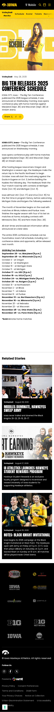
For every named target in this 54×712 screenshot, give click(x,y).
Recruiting (49, 14)
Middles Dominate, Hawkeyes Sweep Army (25, 408)
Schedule (19, 14)
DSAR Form (31, 690)
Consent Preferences (28, 686)
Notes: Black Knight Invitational (27, 535)
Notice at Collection (34, 695)
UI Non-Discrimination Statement (18, 700)
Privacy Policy (8, 686)
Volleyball (7, 76)
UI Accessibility (44, 700)
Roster (29, 14)
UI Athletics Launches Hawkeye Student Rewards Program (26, 469)
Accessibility (8, 705)
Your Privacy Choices (12, 695)
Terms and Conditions (12, 690)
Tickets (38, 15)
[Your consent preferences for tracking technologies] (4, 707)
